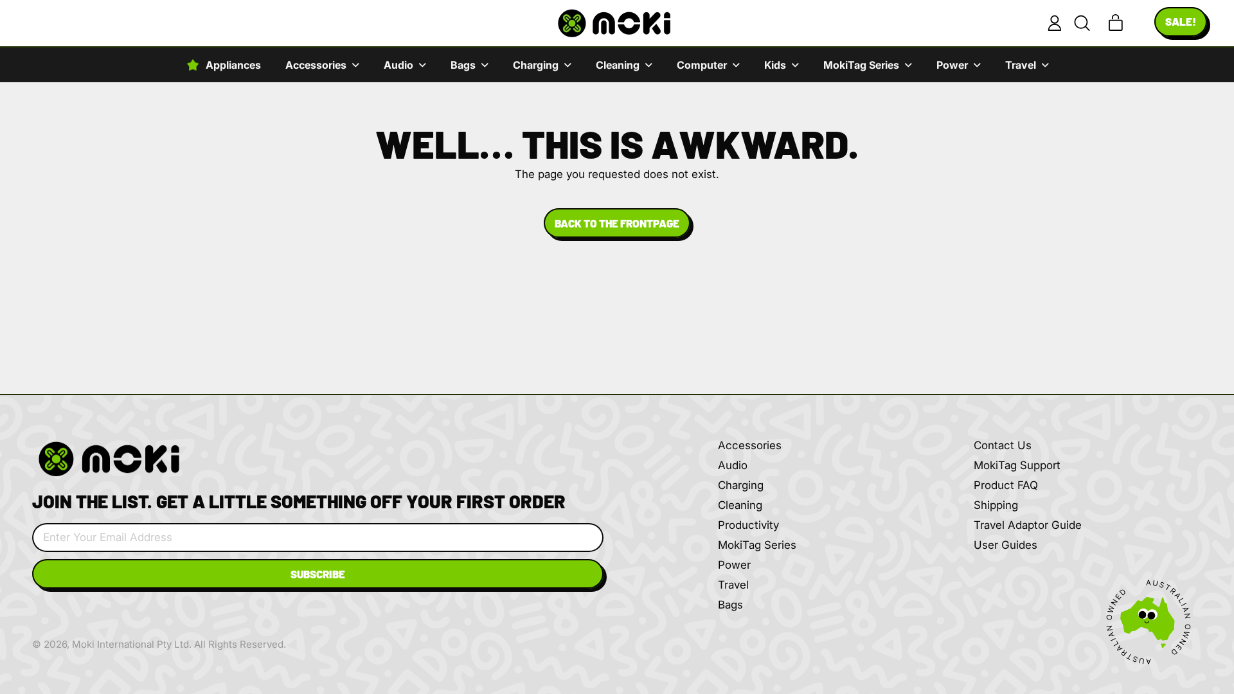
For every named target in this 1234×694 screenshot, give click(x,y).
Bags (730, 604)
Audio (732, 465)
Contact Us (1003, 445)
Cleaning (740, 505)
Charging (741, 485)
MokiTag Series (757, 544)
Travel (733, 584)
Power (734, 564)
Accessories (750, 445)
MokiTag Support (1017, 465)
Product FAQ (1006, 485)
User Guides (1005, 544)
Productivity (748, 525)
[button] (1081, 23)
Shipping (996, 505)
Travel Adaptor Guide (1028, 525)
